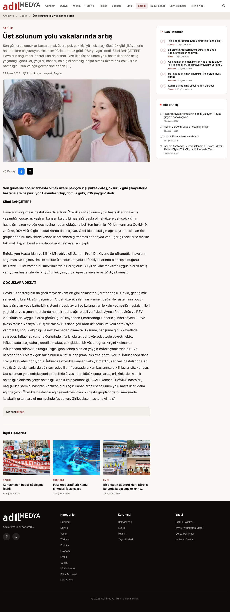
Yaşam (76, 5)
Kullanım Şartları (184, 539)
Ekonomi (117, 5)
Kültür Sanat (157, 5)
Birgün (20, 411)
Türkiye (89, 5)
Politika (103, 5)
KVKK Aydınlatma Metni (189, 527)
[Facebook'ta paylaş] (21, 171)
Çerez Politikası (184, 533)
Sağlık (142, 5)
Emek (130, 5)
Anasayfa (8, 15)
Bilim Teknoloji (178, 5)
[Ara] (224, 6)
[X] (16, 536)
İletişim (122, 533)
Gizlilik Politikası (184, 521)
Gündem (50, 5)
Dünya (64, 5)
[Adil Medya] (21, 5)
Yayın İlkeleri (125, 539)
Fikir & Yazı (197, 5)
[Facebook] (6, 536)
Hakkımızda (125, 521)
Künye (121, 527)
